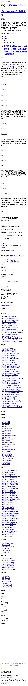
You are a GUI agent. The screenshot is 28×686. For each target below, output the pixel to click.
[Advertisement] (8, 629)
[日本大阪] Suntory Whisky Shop (10, 339)
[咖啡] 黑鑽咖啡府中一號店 (9, 435)
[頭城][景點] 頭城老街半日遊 (9, 470)
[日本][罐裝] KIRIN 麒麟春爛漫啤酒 (11, 394)
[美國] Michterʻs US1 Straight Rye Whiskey (12, 341)
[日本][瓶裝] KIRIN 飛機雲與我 (10, 389)
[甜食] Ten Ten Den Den (8, 448)
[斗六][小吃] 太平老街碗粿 (9, 560)
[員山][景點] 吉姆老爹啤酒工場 (10, 509)
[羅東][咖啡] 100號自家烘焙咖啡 (10, 513)
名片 (5, 40)
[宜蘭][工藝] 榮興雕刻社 (8, 508)
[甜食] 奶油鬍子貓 (6, 451)
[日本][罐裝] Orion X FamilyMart (10, 396)
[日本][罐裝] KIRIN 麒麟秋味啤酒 (10, 392)
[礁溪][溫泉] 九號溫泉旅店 (9, 474)
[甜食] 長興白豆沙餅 (7, 455)
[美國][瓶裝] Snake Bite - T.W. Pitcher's (11, 401)
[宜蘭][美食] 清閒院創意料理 (9, 486)
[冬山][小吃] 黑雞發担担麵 (9, 524)
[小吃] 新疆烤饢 (6, 462)
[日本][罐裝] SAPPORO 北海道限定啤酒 (12, 387)
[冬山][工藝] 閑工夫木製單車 (9, 522)
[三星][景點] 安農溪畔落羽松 (9, 527)
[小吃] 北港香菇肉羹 (7, 460)
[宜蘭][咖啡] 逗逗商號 (7, 490)
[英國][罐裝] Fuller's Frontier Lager (10, 405)
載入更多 (3, 267)
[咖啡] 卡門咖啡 (6, 440)
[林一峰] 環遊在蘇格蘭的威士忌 (10, 318)
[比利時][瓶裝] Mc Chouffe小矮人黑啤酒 (12, 407)
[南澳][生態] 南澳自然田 (8, 534)
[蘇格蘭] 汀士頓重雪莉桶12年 (9, 325)
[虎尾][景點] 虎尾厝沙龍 (8, 564)
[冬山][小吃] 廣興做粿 (7, 525)
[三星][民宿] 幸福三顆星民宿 (9, 531)
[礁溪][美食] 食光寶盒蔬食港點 (10, 481)
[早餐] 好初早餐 (6, 423)
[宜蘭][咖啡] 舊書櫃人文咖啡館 (10, 497)
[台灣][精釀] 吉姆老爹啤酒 (9, 355)
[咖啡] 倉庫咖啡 (6, 576)
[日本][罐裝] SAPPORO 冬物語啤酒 (11, 383)
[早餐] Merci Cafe (6, 421)
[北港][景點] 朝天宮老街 (8, 567)
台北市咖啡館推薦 (14, 262)
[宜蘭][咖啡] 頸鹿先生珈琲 (9, 492)
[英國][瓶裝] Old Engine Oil (9, 403)
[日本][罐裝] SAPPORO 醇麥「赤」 (11, 385)
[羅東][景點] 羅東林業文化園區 (10, 515)
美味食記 (12, 260)
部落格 (5, 38)
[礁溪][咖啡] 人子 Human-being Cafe (11, 476)
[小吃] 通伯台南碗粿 (7, 552)
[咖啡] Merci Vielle (6, 432)
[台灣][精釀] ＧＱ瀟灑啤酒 (9, 357)
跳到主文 (3, 19)
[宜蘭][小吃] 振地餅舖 (7, 506)
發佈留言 (3, 276)
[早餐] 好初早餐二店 (7, 424)
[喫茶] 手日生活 (6, 545)
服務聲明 (16, 665)
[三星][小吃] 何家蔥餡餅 (8, 533)
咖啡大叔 (3, 247)
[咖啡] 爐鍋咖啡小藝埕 (8, 543)
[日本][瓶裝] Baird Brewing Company (11, 373)
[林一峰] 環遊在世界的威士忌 (9, 316)
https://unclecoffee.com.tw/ (7, 305)
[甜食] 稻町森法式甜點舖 (8, 449)
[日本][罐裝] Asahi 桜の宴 (8, 362)
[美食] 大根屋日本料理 (8, 456)
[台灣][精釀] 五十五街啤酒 (9, 351)
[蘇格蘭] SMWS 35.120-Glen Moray (11, 336)
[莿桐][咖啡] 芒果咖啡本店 (9, 569)
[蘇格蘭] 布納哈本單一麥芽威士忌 (11, 323)
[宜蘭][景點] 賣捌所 (7, 504)
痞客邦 (11, 256)
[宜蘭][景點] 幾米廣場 (7, 502)
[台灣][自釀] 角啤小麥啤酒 (9, 350)
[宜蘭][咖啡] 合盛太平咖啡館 (9, 495)
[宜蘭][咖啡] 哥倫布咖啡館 (9, 493)
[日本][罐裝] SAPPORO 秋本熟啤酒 (11, 382)
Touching (10, 67)
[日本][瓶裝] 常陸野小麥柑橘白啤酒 (11, 367)
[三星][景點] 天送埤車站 (8, 529)
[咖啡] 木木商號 (6, 437)
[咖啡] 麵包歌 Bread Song (8, 444)
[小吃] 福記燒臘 (6, 464)
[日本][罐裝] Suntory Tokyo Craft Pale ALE (12, 378)
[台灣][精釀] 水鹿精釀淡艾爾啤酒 (10, 359)
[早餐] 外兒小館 (6, 426)
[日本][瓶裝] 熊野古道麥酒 (9, 369)
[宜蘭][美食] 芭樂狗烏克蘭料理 (10, 488)
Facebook (5, 220)
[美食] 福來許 (5, 548)
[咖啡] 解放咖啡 (6, 578)
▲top (2, 264)
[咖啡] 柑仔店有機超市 (8, 442)
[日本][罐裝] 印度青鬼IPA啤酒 (9, 364)
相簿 (5, 36)
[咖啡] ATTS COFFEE (7, 439)
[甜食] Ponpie (5, 446)
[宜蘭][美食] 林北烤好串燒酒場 (10, 483)
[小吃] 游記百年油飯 (7, 585)
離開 (9, 683)
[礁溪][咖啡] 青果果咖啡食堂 (9, 477)
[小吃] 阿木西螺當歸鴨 (8, 458)
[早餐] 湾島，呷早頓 (7, 428)
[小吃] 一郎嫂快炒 (6, 550)
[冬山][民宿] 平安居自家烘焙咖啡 (10, 518)
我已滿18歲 (3, 683)
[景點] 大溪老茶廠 (6, 581)
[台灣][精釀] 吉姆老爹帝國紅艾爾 (10, 353)
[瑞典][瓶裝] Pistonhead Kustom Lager (11, 400)
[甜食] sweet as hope (7, 453)
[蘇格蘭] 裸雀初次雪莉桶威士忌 (10, 327)
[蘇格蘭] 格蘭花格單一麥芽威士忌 (11, 334)
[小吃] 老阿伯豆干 (6, 583)
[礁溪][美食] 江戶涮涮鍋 (8, 479)
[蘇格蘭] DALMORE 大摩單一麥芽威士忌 (13, 332)
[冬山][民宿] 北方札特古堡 (9, 520)
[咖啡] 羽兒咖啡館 (6, 433)
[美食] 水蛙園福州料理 (8, 546)
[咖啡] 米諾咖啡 (6, 579)
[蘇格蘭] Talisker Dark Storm (9, 329)
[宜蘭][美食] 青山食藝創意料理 (10, 484)
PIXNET (7, 663)
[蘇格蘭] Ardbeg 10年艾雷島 (9, 322)
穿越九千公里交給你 (9, 65)
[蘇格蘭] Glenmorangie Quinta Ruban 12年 (12, 331)
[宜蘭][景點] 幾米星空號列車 (9, 501)
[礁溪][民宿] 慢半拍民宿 (8, 472)
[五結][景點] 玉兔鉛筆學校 (9, 517)
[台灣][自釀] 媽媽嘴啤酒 (8, 348)
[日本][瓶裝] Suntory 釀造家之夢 (10, 375)
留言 (14, 256)
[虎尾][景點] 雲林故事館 (8, 562)
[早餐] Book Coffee (6, 430)
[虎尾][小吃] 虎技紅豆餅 (8, 566)
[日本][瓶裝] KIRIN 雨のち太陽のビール (12, 391)
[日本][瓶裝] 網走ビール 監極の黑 (10, 371)
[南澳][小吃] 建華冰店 (7, 536)
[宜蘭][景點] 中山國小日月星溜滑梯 (11, 499)
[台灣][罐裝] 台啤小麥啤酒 (9, 360)
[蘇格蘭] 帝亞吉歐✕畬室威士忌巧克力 (12, 338)
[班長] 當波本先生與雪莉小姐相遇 (11, 320)
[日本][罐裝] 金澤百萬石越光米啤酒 (11, 366)
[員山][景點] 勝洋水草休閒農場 (10, 511)
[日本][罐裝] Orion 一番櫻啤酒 (9, 398)
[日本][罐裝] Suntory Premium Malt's (11, 376)
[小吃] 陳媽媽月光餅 (7, 587)
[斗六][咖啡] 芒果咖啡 (7, 558)
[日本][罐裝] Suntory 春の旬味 (9, 380)
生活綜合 (12, 33)
